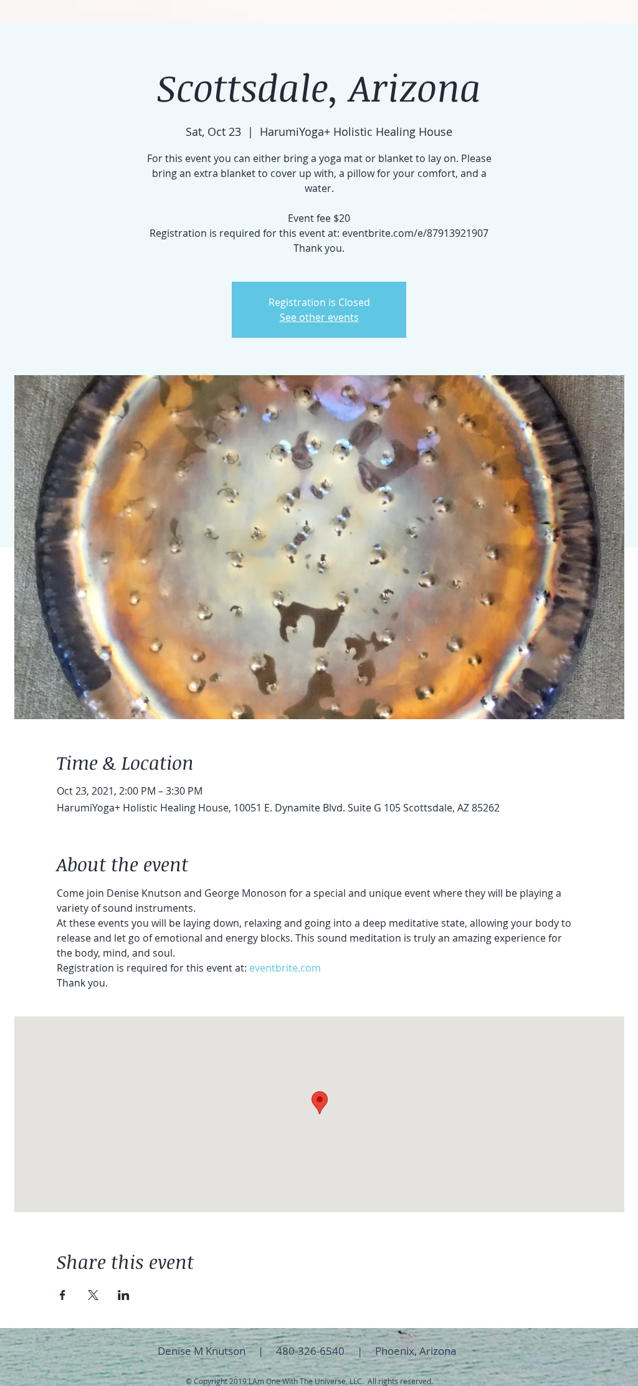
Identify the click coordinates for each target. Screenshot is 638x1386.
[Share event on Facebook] (63, 1295)
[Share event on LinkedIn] (124, 1295)
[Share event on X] (93, 1295)
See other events (319, 317)
